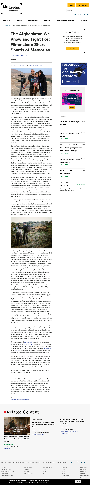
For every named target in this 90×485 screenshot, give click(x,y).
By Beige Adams (68, 429)
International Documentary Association (11, 8)
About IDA (7, 21)
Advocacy (47, 21)
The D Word (28, 342)
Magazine (83, 467)
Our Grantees (4, 473)
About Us (16, 462)
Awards (64, 467)
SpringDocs (27, 471)
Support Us (25, 462)
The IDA (3, 462)
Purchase (82, 477)
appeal (17, 350)
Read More (65, 127)
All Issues (82, 473)
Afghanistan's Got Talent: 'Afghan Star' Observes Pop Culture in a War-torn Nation (73, 421)
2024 (44, 469)
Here (72, 107)
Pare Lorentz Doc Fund (7, 471)
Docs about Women (38, 434)
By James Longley (12, 446)
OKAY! (78, 481)
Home (6, 25)
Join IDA (84, 21)
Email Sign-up (36, 462)
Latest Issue (83, 469)
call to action (47, 348)
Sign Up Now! (72, 49)
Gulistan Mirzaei (35, 65)
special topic (29, 344)
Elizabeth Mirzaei (20, 55)
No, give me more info (42, 482)
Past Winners (65, 477)
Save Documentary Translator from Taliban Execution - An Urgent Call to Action (17, 439)
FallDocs (26, 469)
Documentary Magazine (66, 21)
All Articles (83, 471)
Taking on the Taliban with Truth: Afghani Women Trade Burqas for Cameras (43, 424)
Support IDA (82, 5)
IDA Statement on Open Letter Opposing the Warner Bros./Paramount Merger (71, 148)
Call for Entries (66, 475)
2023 (63, 471)
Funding (3, 467)
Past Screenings (28, 473)
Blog (10, 25)
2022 (44, 471)
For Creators (33, 21)
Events (19, 21)
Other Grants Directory (7, 475)
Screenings (28, 467)
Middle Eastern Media (23, 399)
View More (81, 184)
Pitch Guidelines (84, 475)
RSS (58, 462)
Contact (64, 462)
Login (71, 5)
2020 (44, 473)
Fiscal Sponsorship (6, 469)
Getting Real (47, 467)
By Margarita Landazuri (42, 432)
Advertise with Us (49, 462)
